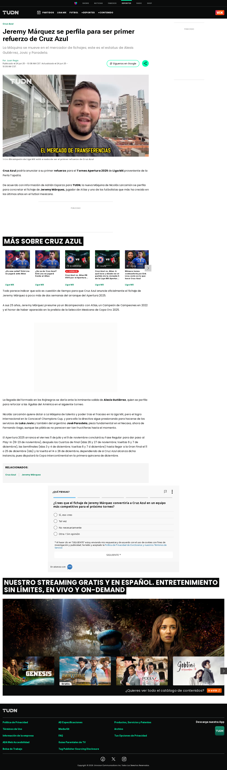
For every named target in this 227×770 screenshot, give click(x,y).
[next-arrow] (148, 268)
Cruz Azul (8, 24)
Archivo (118, 729)
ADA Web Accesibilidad (16, 742)
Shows (85, 3)
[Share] (145, 63)
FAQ (60, 735)
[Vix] (219, 12)
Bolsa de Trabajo (12, 749)
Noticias (98, 3)
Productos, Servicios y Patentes (132, 722)
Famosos (112, 3)
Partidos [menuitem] (48, 12)
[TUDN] (11, 13)
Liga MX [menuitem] (61, 12)
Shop (149, 3)
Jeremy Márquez (31, 474)
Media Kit (63, 729)
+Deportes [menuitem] (88, 12)
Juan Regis (12, 60)
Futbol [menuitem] (73, 12)
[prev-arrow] (0, 671)
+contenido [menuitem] (105, 12)
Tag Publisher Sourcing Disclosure (78, 749)
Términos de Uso (12, 729)
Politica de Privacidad (15, 722)
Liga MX (9, 284)
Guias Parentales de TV (72, 742)
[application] (76, 116)
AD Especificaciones (70, 722)
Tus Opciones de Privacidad (130, 735)
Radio (139, 3)
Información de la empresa (18, 735)
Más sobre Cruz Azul (43, 241)
